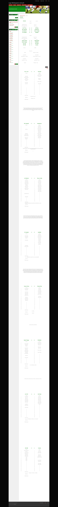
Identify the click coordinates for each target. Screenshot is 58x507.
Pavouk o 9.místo (11, 24)
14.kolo (10, 44)
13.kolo (10, 46)
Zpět (46, 68)
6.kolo (10, 61)
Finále (10, 31)
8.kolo (10, 57)
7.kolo (10, 59)
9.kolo (10, 55)
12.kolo (10, 48)
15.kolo (10, 42)
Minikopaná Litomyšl (22, 15)
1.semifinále (11, 35)
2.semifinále (11, 33)
